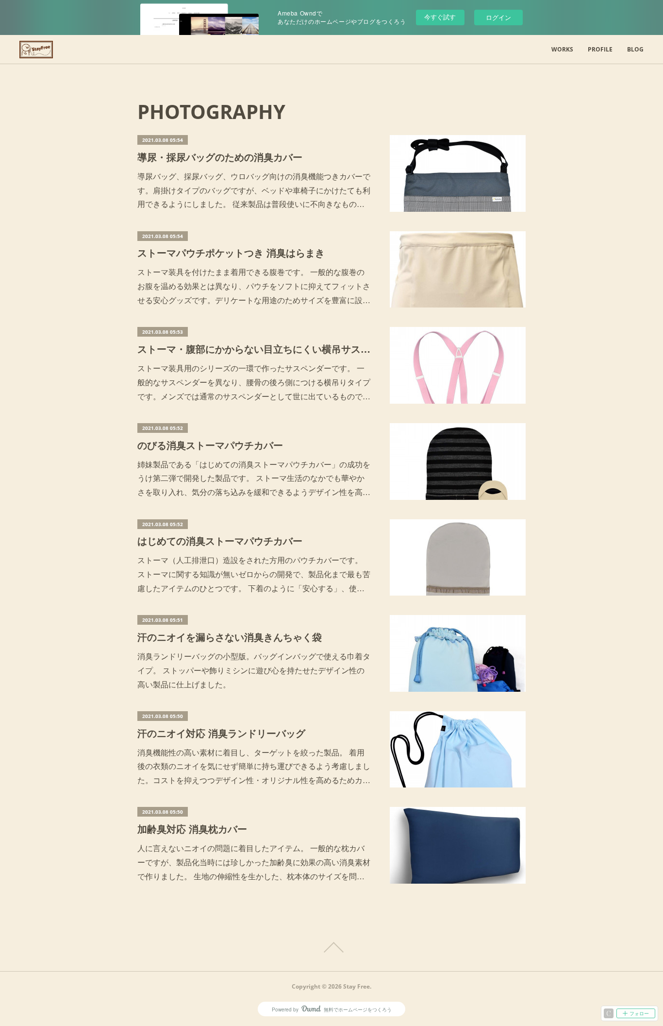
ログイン (498, 17)
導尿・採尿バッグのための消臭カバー (219, 157)
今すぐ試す (440, 16)
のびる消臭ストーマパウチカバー (210, 445)
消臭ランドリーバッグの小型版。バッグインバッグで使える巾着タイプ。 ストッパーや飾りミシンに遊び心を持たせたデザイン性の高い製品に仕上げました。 (253, 670)
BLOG (635, 49)
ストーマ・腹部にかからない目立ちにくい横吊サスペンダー (253, 349)
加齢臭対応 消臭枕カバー (192, 828)
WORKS (562, 49)
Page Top (331, 947)
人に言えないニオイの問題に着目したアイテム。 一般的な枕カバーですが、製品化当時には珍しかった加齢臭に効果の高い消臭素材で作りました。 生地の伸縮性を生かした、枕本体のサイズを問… (253, 862)
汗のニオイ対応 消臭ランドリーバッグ (221, 733)
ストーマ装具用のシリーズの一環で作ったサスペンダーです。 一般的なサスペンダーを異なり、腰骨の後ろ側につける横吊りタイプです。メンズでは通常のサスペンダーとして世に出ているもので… (253, 382)
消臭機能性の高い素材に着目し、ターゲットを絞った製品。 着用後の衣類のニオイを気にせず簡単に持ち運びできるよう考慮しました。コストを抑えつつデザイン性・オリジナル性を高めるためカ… (253, 766)
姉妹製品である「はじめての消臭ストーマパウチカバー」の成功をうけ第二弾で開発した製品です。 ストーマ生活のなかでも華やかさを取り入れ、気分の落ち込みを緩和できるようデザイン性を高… (253, 478)
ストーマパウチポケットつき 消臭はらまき (231, 252)
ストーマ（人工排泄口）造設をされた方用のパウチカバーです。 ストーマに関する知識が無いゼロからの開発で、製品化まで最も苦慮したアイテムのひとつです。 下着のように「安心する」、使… (253, 574)
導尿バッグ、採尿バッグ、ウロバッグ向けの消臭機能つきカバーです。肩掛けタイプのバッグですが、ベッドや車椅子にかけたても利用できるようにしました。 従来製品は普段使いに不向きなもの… (253, 190)
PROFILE (600, 49)
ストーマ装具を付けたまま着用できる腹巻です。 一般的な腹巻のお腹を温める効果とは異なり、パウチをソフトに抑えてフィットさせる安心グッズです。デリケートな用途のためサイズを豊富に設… (253, 286)
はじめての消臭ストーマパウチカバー (219, 540)
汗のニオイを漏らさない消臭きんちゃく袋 (229, 637)
